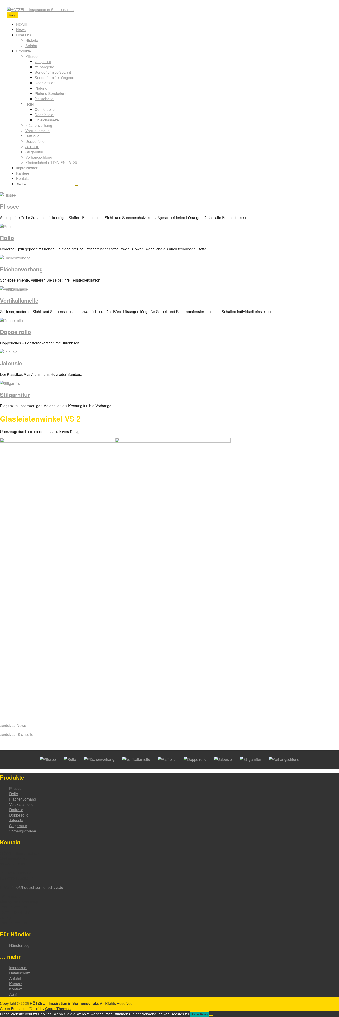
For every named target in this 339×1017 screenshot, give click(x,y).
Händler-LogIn (21, 945)
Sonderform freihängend (54, 77)
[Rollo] (6, 226)
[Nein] (211, 1015)
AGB (13, 994)
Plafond (41, 88)
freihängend (44, 67)
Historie (31, 40)
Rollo (29, 104)
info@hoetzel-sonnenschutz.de (37, 887)
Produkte (23, 51)
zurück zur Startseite (16, 734)
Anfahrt (31, 45)
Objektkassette (47, 120)
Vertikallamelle (37, 130)
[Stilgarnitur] (10, 383)
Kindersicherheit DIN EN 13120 (51, 162)
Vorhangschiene (38, 157)
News (21, 29)
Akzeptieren (200, 1014)
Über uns (23, 35)
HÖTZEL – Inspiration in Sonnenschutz (64, 1003)
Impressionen (27, 167)
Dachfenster (44, 82)
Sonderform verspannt (53, 72)
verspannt (43, 61)
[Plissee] (8, 195)
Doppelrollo (35, 141)
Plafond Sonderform (51, 93)
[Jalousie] (9, 352)
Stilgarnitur (34, 152)
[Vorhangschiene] (284, 759)
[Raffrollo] (167, 759)
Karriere (22, 173)
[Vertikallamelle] (14, 289)
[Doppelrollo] (11, 320)
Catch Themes (58, 1008)
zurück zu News (13, 725)
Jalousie (32, 146)
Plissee (31, 56)
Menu (12, 15)
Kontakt (22, 178)
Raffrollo (32, 136)
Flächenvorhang (38, 125)
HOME (21, 24)
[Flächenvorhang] (15, 258)
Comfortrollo (45, 109)
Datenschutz (19, 973)
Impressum (18, 967)
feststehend (44, 98)
